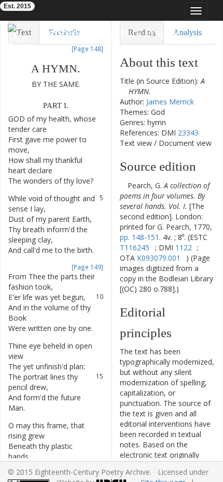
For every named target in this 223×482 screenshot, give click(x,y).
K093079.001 (158, 258)
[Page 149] (87, 267)
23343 (188, 133)
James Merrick (170, 102)
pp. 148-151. (140, 237)
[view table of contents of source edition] (123, 185)
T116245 (134, 247)
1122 (183, 247)
